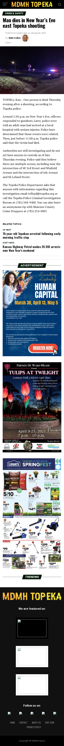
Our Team (49, 722)
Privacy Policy (34, 727)
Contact (23, 722)
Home (12, 722)
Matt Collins (15, 38)
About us (36, 722)
